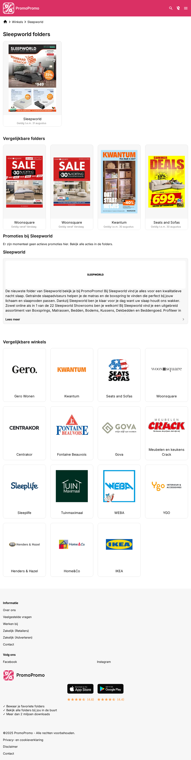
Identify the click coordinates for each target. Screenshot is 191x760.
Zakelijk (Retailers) (16, 631)
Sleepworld (35, 22)
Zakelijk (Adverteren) (17, 637)
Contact (8, 644)
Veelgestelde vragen (17, 617)
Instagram (104, 662)
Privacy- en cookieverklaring (23, 740)
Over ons (9, 610)
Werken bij (10, 624)
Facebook (10, 662)
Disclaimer (10, 746)
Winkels (17, 22)
